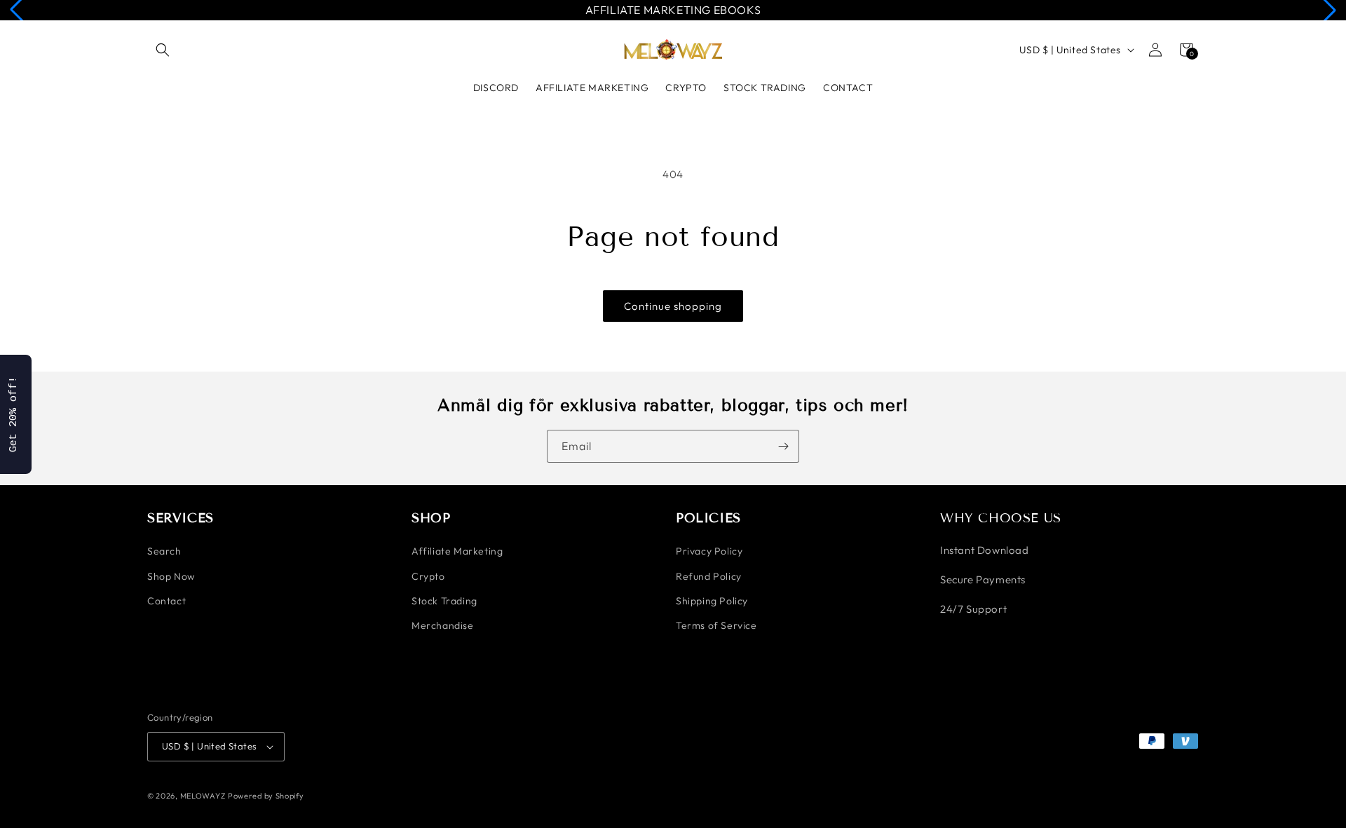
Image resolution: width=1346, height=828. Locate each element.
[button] (162, 49)
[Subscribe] (783, 446)
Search (164, 551)
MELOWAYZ (203, 796)
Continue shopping (673, 306)
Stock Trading (444, 601)
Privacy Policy (709, 551)
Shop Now (171, 576)
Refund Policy (709, 576)
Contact (166, 601)
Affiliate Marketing (457, 551)
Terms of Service (716, 625)
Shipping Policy (712, 601)
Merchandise (443, 625)
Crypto (428, 576)
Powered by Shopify (266, 796)
